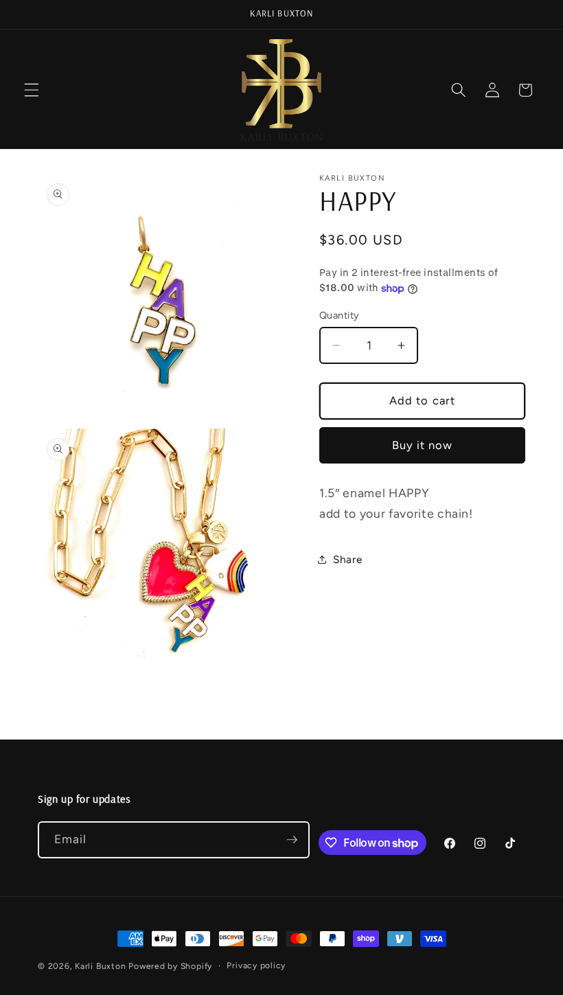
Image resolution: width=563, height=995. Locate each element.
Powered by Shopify (170, 966)
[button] (31, 89)
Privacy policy (256, 965)
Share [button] (347, 559)
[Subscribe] (291, 839)
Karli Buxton (100, 966)
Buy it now (422, 445)
